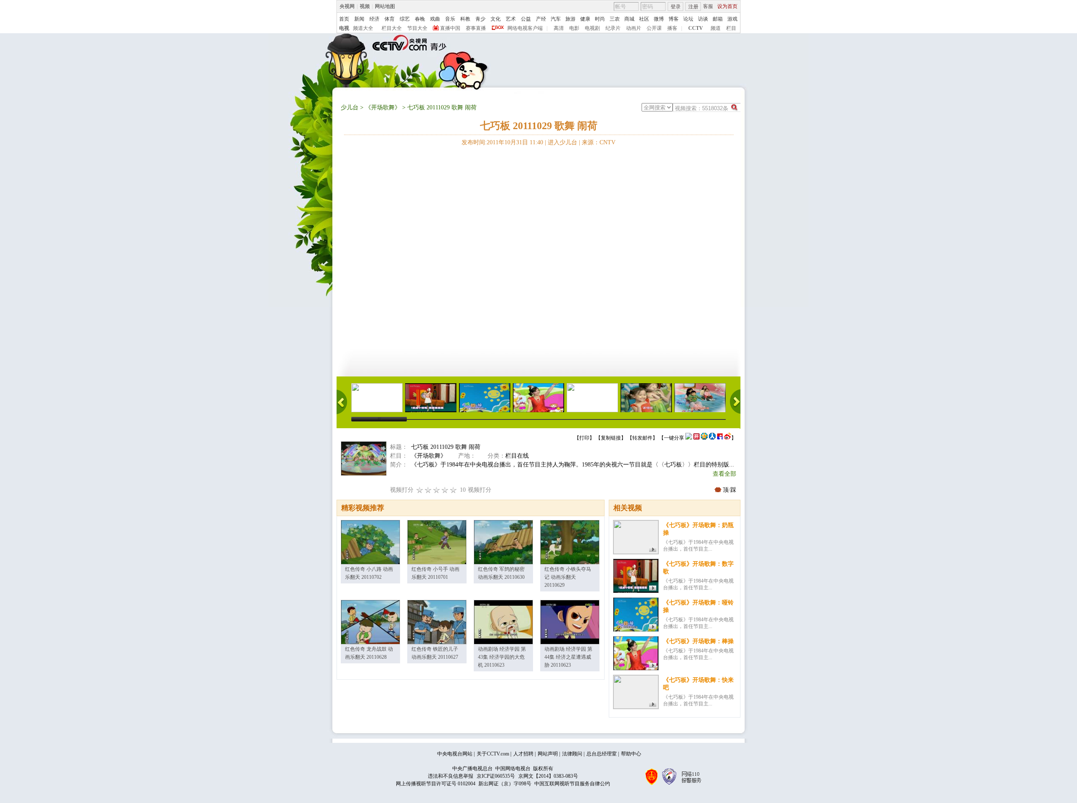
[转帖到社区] (688, 438)
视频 (365, 6)
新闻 (359, 19)
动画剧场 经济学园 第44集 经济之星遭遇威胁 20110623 (568, 657)
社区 (644, 19)
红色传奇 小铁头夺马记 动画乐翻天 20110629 (567, 577)
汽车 (556, 19)
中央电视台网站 (454, 754)
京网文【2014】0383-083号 (548, 776)
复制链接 (611, 438)
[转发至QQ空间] (704, 438)
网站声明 (548, 754)
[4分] (428, 490)
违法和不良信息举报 (450, 776)
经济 (374, 19)
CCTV (695, 28)
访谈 (703, 19)
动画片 (633, 28)
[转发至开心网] (696, 438)
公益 (526, 19)
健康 (585, 19)
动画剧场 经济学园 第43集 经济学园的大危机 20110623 (502, 657)
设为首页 (727, 6)
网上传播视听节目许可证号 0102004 (435, 784)
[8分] (445, 490)
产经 (541, 19)
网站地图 (385, 6)
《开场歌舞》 (383, 107)
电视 (344, 28)
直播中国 (450, 28)
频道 (716, 28)
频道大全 (363, 28)
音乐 (450, 19)
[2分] (420, 490)
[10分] (453, 490)
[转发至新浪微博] (727, 438)
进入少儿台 (562, 142)
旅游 (570, 19)
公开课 (654, 28)
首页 (344, 19)
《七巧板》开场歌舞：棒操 (698, 641)
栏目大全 (392, 28)
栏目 (731, 28)
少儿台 (349, 107)
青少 (480, 19)
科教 (465, 19)
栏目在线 (517, 456)
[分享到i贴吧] (720, 438)
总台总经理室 (601, 754)
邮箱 (718, 19)
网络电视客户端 (525, 28)
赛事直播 (476, 28)
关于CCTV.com (493, 754)
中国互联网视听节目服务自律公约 (572, 784)
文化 (496, 19)
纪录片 (613, 28)
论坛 (688, 19)
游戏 (732, 19)
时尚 (600, 19)
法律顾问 (572, 754)
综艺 (405, 19)
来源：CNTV (598, 142)
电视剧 (592, 28)
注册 (693, 7)
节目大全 (417, 28)
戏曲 (435, 19)
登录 (676, 7)
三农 (615, 19)
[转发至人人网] (712, 438)
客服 (708, 6)
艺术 (511, 19)
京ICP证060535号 (496, 776)
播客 (672, 28)
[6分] (436, 490)
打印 (584, 438)
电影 (574, 28)
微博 (659, 19)
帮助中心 (631, 754)
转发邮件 (642, 438)
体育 (390, 19)
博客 (673, 19)
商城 (629, 19)
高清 (559, 28)
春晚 (420, 19)
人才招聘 (523, 754)
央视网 (347, 6)
